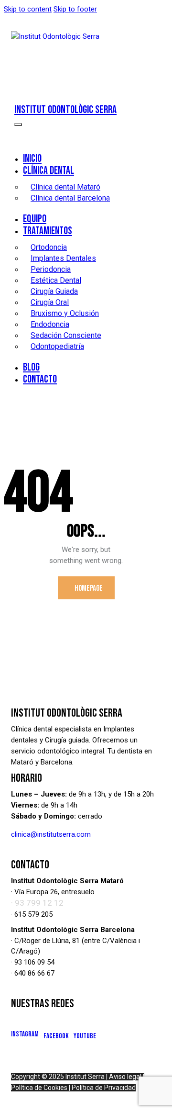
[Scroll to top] (156, 1096)
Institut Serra (85, 1076)
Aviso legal (125, 1076)
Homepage (89, 588)
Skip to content (28, 9)
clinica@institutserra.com (51, 834)
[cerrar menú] (18, 124)
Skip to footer (75, 9)
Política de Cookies (39, 1087)
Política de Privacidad (104, 1087)
